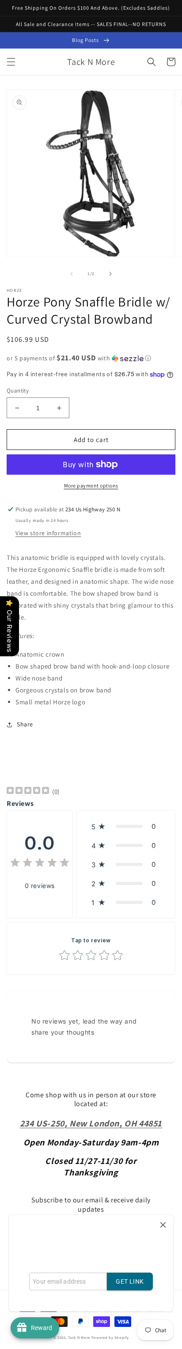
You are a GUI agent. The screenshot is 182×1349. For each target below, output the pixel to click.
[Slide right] (110, 273)
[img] (28, 791)
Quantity (18, 390)
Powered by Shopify (110, 1337)
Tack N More (79, 1337)
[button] (11, 62)
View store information (48, 533)
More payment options (91, 485)
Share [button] (25, 724)
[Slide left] (71, 273)
